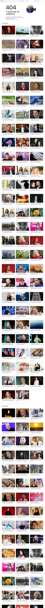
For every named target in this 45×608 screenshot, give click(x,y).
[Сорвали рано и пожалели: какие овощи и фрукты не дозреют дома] (22, 256)
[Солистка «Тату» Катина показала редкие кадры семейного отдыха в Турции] (36, 242)
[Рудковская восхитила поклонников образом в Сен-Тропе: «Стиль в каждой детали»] (8, 368)
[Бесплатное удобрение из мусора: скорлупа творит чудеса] (22, 144)
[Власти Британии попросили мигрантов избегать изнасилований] (22, 74)
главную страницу (15, 19)
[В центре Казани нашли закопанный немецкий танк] (8, 541)
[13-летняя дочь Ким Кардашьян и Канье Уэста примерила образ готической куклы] (8, 326)
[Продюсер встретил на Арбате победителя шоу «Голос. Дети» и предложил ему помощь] (22, 569)
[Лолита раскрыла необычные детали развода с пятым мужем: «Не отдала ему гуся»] (8, 583)
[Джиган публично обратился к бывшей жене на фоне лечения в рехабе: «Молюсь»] (8, 284)
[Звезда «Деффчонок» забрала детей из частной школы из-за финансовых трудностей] (8, 382)
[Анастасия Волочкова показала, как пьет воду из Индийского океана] (22, 452)
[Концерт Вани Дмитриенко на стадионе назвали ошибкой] (22, 102)
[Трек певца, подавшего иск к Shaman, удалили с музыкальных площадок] (8, 499)
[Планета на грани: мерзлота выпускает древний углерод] (36, 158)
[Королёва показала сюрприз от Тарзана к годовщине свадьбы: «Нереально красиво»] (36, 144)
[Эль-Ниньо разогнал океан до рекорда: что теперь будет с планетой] (36, 326)
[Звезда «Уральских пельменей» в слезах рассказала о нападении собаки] (8, 527)
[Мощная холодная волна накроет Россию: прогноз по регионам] (8, 410)
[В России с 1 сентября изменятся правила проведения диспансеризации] (36, 485)
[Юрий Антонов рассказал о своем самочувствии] (8, 144)
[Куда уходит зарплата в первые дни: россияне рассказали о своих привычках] (36, 354)
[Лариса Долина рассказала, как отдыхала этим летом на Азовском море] (36, 410)
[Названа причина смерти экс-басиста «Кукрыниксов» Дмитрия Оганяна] (22, 228)
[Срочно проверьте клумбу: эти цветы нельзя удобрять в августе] (36, 214)
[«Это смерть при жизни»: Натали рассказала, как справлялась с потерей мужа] (36, 298)
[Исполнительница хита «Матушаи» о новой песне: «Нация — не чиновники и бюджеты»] (36, 569)
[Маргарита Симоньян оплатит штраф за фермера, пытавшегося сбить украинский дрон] (36, 284)
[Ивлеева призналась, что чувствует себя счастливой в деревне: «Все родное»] (36, 172)
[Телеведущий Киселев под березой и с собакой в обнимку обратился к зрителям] (22, 485)
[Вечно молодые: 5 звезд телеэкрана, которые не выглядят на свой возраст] (22, 513)
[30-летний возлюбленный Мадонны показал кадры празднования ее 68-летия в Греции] (22, 438)
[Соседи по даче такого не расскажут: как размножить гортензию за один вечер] (22, 312)
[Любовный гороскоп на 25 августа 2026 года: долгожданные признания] (36, 368)
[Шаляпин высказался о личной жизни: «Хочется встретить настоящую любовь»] (36, 597)
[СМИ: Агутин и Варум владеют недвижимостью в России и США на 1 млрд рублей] (36, 513)
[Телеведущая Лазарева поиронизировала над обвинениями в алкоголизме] (22, 382)
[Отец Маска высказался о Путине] (36, 312)
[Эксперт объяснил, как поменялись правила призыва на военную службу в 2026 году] (36, 396)
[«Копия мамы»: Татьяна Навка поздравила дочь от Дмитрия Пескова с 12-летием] (22, 527)
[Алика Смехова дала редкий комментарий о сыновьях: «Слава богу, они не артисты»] (8, 424)
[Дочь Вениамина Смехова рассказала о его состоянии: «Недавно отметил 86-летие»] (8, 172)
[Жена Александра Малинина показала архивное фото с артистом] (36, 467)
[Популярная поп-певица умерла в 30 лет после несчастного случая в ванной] (8, 485)
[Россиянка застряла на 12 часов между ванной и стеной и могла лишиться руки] (8, 116)
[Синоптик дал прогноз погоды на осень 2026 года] (22, 499)
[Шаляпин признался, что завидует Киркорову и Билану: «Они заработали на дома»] (22, 555)
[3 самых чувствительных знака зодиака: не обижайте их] (22, 410)
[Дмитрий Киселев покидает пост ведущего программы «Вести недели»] (8, 569)
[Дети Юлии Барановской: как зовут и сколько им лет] (8, 74)
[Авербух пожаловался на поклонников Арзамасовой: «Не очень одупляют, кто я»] (36, 186)
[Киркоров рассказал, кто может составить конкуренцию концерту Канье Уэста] (22, 424)
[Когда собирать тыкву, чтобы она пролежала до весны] (36, 270)
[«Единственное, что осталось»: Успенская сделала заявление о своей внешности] (22, 60)
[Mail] (1, 1)
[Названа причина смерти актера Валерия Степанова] (36, 424)
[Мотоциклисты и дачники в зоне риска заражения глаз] (22, 116)
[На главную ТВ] (2, 1)
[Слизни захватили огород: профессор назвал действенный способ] (8, 102)
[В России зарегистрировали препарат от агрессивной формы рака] (8, 597)
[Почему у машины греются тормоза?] (8, 438)
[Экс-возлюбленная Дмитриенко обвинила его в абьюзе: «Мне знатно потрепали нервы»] (8, 158)
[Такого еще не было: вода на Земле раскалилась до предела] (36, 499)
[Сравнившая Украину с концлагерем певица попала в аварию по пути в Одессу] (22, 46)
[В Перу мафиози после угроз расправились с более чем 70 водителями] (36, 452)
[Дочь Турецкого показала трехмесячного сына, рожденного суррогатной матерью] (36, 583)
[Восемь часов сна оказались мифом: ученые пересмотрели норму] (22, 541)
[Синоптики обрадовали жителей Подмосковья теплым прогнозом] (22, 214)
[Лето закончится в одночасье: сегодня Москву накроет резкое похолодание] (8, 256)
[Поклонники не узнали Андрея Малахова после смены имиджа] (36, 200)
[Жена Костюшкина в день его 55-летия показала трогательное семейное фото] (22, 158)
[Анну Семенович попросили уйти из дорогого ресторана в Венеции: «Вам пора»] (8, 32)
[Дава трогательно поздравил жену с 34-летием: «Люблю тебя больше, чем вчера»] (22, 354)
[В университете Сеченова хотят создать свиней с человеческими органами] (8, 555)
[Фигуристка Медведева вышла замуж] (36, 527)
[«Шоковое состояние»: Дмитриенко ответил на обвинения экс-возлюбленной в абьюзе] (8, 467)
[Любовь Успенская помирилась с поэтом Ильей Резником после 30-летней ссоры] (22, 298)
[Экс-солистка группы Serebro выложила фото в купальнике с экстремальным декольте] (36, 382)
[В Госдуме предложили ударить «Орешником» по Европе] (36, 46)
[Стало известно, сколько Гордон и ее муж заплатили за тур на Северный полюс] (22, 583)
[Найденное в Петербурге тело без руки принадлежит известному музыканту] (36, 32)
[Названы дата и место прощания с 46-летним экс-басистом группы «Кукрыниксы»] (36, 102)
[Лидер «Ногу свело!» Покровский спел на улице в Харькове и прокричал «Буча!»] (22, 130)
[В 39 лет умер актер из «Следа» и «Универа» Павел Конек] (36, 116)
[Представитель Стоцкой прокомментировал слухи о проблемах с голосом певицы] (22, 270)
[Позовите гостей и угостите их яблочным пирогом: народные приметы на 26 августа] (22, 200)
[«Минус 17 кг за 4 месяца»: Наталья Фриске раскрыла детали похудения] (8, 452)
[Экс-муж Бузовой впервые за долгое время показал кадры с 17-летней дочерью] (8, 130)
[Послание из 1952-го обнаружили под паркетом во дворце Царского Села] (8, 46)
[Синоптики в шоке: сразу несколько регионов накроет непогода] (36, 541)
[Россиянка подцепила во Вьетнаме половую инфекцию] (8, 186)
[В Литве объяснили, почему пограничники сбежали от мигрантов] (22, 32)
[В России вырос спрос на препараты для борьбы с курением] (8, 513)
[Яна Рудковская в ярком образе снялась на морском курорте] (8, 298)
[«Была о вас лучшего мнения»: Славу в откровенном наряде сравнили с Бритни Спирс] (36, 228)
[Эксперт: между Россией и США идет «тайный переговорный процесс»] (8, 354)
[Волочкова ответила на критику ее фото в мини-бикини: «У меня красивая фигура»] (22, 88)
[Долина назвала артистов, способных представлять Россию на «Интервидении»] (36, 340)
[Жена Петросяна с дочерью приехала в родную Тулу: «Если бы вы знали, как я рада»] (8, 88)
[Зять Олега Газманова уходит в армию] (22, 396)
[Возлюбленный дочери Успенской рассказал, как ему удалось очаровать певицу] (8, 214)
